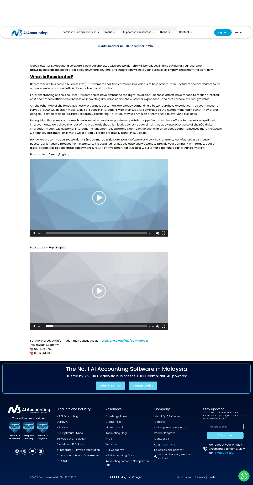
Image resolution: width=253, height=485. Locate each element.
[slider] (96, 233)
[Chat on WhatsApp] (244, 476)
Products (109, 32)
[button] (99, 198)
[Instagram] (24, 451)
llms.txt (212, 477)
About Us (165, 32)
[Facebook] (17, 451)
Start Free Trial (110, 386)
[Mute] (158, 233)
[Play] (34, 233)
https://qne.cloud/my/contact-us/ (123, 341)
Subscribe (225, 435)
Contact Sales (143, 386)
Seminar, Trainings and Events (81, 32)
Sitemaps (200, 477)
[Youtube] (32, 451)
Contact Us (186, 32)
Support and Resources (137, 32)
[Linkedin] (40, 451)
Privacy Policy (223, 453)
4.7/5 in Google (131, 477)
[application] (99, 198)
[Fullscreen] (163, 233)
